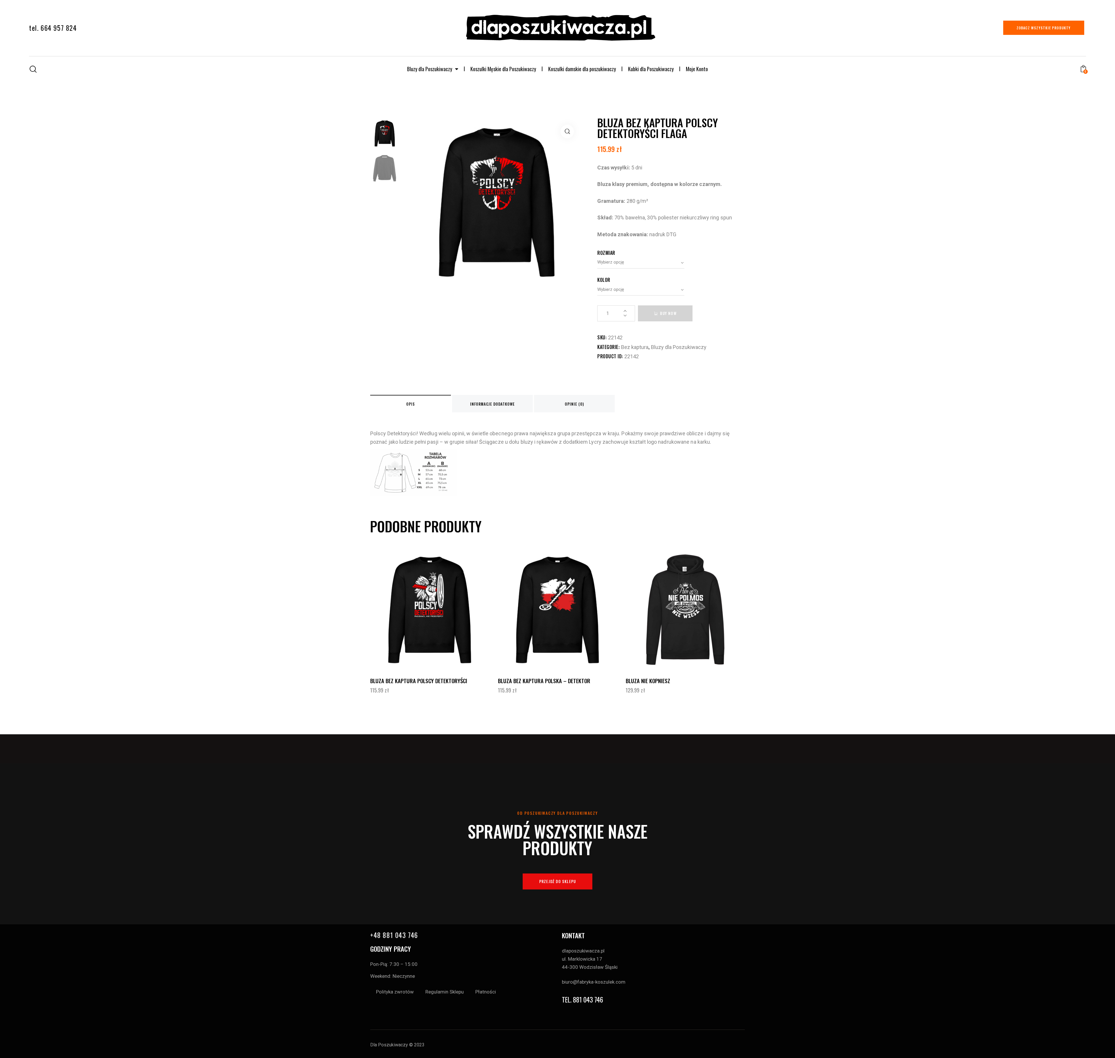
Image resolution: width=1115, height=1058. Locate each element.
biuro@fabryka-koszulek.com (593, 982)
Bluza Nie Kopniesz (648, 680)
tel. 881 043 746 (582, 999)
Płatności (485, 992)
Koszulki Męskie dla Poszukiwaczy (503, 69)
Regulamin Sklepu (444, 992)
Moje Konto (697, 69)
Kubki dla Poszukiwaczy (651, 69)
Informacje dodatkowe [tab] (492, 404)
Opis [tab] (410, 404)
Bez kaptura (634, 347)
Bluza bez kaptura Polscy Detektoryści (418, 680)
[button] (567, 131)
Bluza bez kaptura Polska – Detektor (544, 680)
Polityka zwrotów (395, 992)
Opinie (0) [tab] (574, 404)
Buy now (668, 313)
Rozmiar (606, 252)
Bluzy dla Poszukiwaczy (429, 69)
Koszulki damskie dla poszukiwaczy (582, 69)
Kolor (603, 279)
